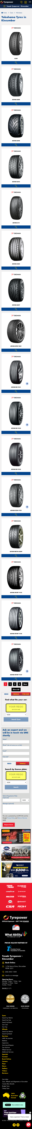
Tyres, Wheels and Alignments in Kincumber (15, 1082)
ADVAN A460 (16, 264)
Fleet (4, 1064)
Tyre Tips (4, 1027)
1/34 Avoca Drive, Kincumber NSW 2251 (15, 967)
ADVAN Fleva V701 (16, 510)
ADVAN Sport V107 (16, 675)
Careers (5, 1061)
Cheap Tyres (5, 1088)
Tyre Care (5, 1025)
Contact (5, 1057)
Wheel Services (6, 1050)
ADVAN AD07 (16, 305)
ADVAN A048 (16, 140)
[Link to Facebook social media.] (14, 1125)
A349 (16, 58)
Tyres (4, 1016)
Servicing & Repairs (8, 1045)
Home (5, 13)
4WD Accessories (7, 1038)
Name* (5, 739)
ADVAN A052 (16, 182)
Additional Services (7, 1052)
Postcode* (6, 757)
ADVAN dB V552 (16, 428)
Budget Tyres (5, 1086)
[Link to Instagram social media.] (17, 1125)
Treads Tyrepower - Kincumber (17, 6)
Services (5, 1036)
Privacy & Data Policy (12, 1120)
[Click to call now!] (21, 2)
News (4, 1066)
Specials (5, 1054)
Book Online (6, 1059)
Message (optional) (8, 803)
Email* (5, 751)
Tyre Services (6, 1047)
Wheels (4, 1029)
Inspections (5, 1043)
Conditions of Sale (22, 1120)
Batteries (4, 1041)
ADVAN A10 (16, 223)
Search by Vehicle (7, 1018)
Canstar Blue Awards (8, 1084)
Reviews (5, 1073)
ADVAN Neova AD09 (16, 551)
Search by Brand (7, 1022)
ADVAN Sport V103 (16, 592)
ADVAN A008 (16, 99)
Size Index (5, 1079)
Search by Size (6, 1020)
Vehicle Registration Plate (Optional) (10, 797)
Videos (4, 1071)
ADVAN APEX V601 (16, 346)
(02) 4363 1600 (11, 972)
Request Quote (8, 824)
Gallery (4, 1068)
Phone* (12, 745)
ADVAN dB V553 (16, 469)
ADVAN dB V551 (16, 387)
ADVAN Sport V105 (16, 633)
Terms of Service (22, 818)
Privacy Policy (11, 818)
